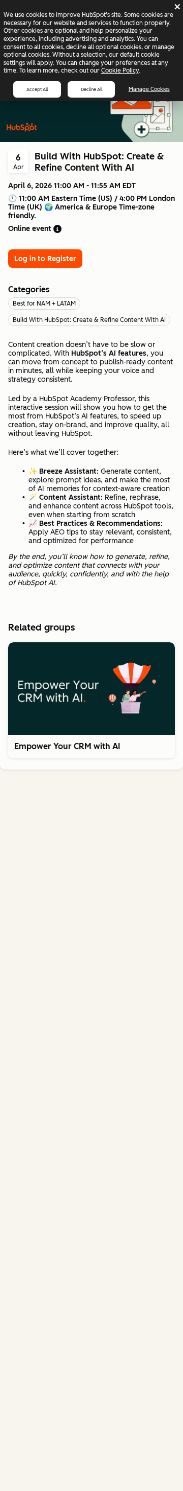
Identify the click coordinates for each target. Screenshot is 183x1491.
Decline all (91, 89)
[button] (91, 746)
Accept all (37, 89)
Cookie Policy (120, 70)
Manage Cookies (149, 89)
